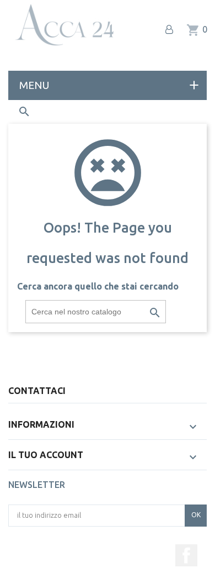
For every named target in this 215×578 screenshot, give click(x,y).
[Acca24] (64, 25)
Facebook (186, 555)
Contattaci (37, 391)
